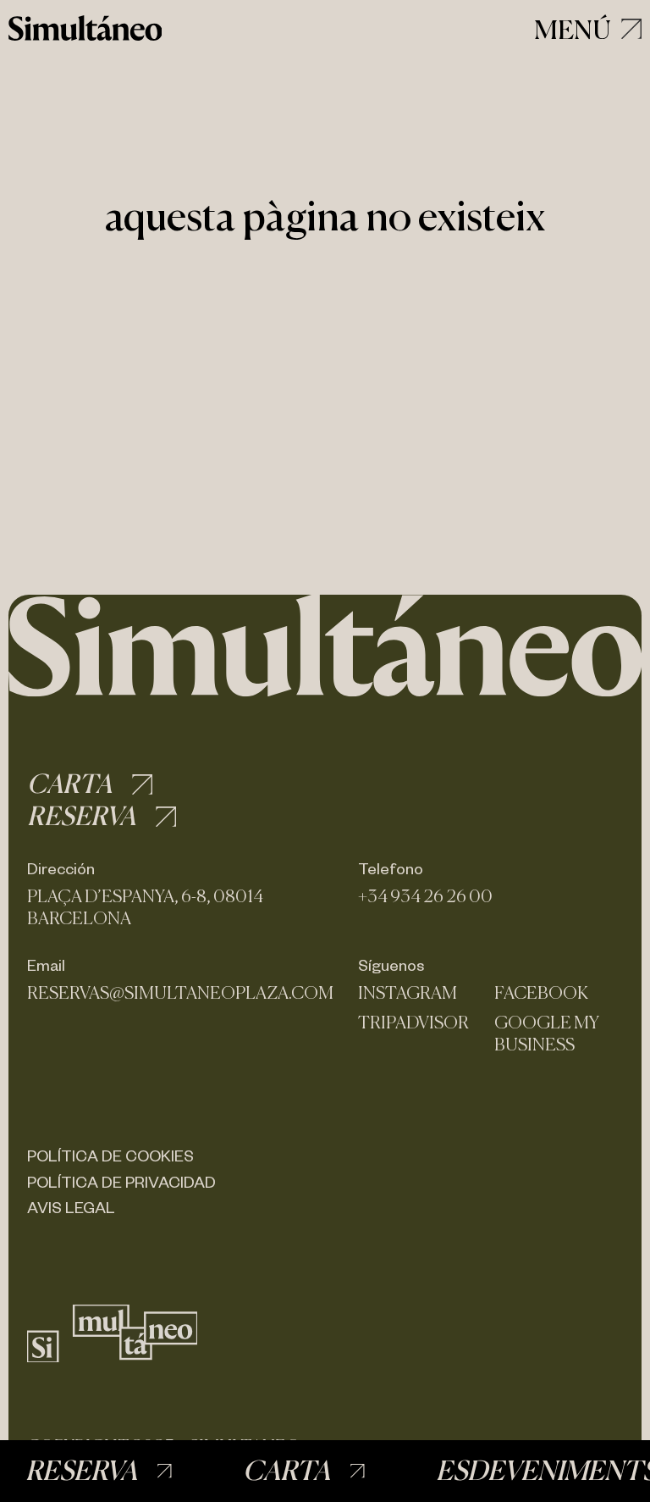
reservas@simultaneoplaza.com (180, 993)
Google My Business (546, 1033)
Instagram (407, 993)
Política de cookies (110, 1155)
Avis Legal (71, 1206)
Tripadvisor (413, 1022)
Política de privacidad (121, 1181)
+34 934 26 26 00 (425, 896)
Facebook (541, 993)
